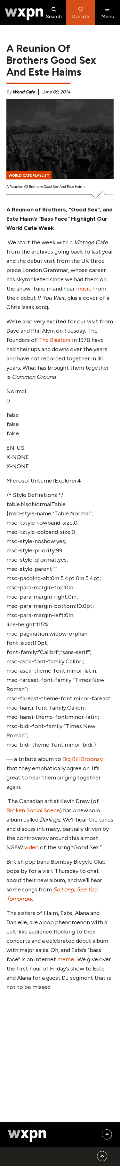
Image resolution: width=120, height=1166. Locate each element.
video (31, 847)
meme (65, 959)
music (84, 288)
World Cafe (23, 92)
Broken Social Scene (33, 810)
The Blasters (54, 339)
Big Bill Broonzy (82, 759)
